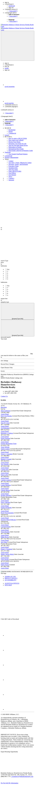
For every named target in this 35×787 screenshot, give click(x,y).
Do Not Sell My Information (9, 781)
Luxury (7, 133)
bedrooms (4, 264)
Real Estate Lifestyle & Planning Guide (21, 149)
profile (7, 66)
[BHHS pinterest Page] (19, 663)
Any (8, 267)
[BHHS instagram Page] (19, 707)
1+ (7, 269)
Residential (12, 128)
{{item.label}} (13, 11)
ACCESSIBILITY (10, 578)
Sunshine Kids (13, 166)
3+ (7, 273)
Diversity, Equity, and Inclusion (18, 162)
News (10, 175)
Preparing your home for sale (17, 142)
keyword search (5, 335)
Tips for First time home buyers (18, 143)
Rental (11, 130)
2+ (7, 271)
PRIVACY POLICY (11, 576)
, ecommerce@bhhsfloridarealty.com (22, 775)
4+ (7, 275)
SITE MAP (8, 583)
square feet (4, 297)
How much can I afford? (16, 138)
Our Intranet (12, 173)
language (11, 178)
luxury (3, 369)
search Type (4, 259)
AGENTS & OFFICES (12, 581)
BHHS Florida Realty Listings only (12, 376)
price (2, 261)
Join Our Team (13, 168)
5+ (7, 277)
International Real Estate (16, 147)
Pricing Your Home (14, 140)
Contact (11, 159)
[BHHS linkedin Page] (19, 678)
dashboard (12, 6)
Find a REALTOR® (15, 169)
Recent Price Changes (7, 362)
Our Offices (12, 171)
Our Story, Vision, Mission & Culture (20, 161)
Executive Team (13, 164)
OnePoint (7, 150)
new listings (4, 359)
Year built (4, 337)
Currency (11, 176)
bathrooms (4, 280)
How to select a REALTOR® (18, 137)
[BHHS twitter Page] (19, 648)
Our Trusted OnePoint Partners (18, 152)
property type (5, 300)
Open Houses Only (7, 366)
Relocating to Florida (15, 145)
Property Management (11, 156)
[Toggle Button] (17, 44)
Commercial (12, 131)
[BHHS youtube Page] (19, 693)
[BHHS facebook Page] (19, 633)
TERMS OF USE (10, 575)
